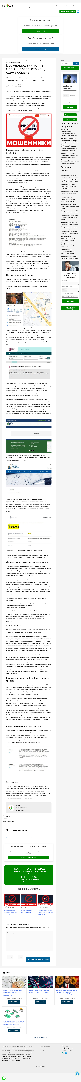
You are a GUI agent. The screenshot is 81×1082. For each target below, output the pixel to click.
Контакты (43, 1052)
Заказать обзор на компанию (70, 68)
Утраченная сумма (67, 293)
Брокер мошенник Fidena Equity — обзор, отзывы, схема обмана (70, 206)
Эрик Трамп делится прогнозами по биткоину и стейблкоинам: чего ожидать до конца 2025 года (66, 992)
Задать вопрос (70, 115)
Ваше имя (64, 280)
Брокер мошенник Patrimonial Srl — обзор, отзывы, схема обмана (69, 217)
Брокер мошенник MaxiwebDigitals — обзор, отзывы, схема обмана (68, 238)
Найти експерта (70, 120)
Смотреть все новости (40, 1037)
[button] (6, 906)
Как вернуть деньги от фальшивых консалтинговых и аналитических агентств (70, 161)
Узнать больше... (14, 1001)
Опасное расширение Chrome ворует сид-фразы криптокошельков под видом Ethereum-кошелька (13, 1022)
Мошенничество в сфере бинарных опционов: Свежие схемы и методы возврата (69, 155)
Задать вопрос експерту (70, 308)
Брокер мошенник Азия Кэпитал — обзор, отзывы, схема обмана (68, 186)
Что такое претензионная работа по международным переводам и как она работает (70, 140)
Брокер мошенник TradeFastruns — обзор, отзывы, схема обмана (70, 245)
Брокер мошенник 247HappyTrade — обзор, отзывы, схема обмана (68, 251)
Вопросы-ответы (45, 1046)
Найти (76, 63)
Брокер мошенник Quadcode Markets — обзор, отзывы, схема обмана (69, 193)
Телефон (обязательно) (68, 288)
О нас (42, 1050)
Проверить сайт (40, 31)
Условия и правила (67, 1050)
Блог (41, 1048)
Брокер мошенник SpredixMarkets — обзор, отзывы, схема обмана (68, 199)
